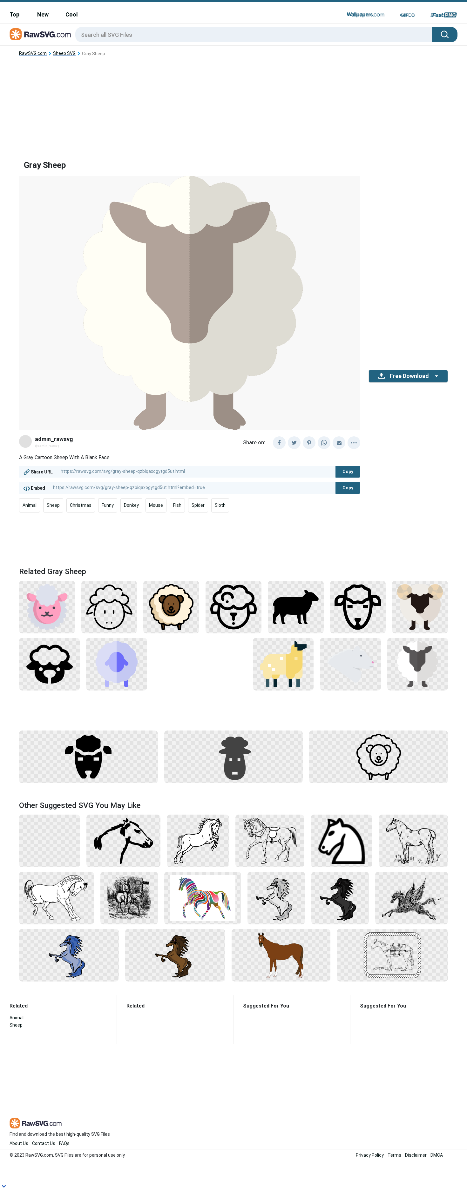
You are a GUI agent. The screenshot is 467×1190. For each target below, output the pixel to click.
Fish (177, 505)
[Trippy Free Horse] (202, 897)
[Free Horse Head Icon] (341, 840)
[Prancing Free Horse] (56, 897)
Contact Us (43, 1143)
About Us (19, 1143)
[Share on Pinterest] (309, 442)
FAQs (64, 1143)
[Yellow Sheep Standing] (283, 663)
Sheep (53, 505)
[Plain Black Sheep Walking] (296, 606)
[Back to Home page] (40, 34)
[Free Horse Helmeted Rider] (49, 840)
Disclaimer (416, 1155)
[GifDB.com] (407, 15)
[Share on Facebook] (279, 442)
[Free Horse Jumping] (198, 840)
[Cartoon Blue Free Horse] (69, 954)
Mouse (156, 505)
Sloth (220, 505)
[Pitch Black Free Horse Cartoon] (340, 897)
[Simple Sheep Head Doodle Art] (109, 606)
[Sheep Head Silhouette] (49, 663)
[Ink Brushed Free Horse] (123, 840)
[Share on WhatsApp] (324, 442)
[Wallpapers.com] (365, 15)
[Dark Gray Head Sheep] (417, 663)
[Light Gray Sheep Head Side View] (350, 663)
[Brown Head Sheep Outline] (171, 606)
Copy (347, 471)
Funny (108, 505)
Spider (198, 505)
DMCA (436, 1155)
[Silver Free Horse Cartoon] (276, 897)
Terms (394, 1155)
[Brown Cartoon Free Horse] (175, 954)
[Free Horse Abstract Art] (411, 897)
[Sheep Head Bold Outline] (358, 606)
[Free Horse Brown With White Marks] (281, 954)
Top (14, 14)
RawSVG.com (33, 53)
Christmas (80, 505)
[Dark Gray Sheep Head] (233, 756)
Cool (71, 14)
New (43, 14)
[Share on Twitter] (294, 442)
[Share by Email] (339, 442)
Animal (30, 505)
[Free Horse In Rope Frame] (392, 954)
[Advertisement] (233, 103)
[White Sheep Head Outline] (233, 606)
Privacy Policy (370, 1155)
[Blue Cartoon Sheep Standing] (116, 663)
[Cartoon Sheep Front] (420, 606)
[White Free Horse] (413, 840)
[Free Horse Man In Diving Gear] (129, 897)
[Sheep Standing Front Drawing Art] (378, 756)
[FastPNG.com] (443, 15)
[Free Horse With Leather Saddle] (270, 840)
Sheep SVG (64, 53)
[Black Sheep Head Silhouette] (88, 756)
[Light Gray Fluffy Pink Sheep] (47, 606)
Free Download (409, 376)
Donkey (131, 505)
